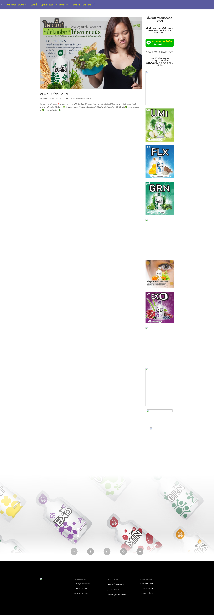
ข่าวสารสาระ (62, 4)
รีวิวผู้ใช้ (76, 4)
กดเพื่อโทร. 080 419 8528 (159, 52)
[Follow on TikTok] (107, 551)
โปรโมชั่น (33, 4)
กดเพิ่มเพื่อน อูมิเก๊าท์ (164, 64)
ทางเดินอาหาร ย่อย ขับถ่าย (81, 98)
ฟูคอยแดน (86, 4)
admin (45, 98)
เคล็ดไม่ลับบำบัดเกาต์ (15, 4)
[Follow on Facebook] (90, 551)
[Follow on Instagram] (123, 551)
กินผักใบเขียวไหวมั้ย (54, 94)
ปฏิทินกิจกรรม (47, 4)
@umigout (120, 584)
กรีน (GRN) (65, 98)
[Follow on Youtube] (139, 551)
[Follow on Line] (74, 551)
